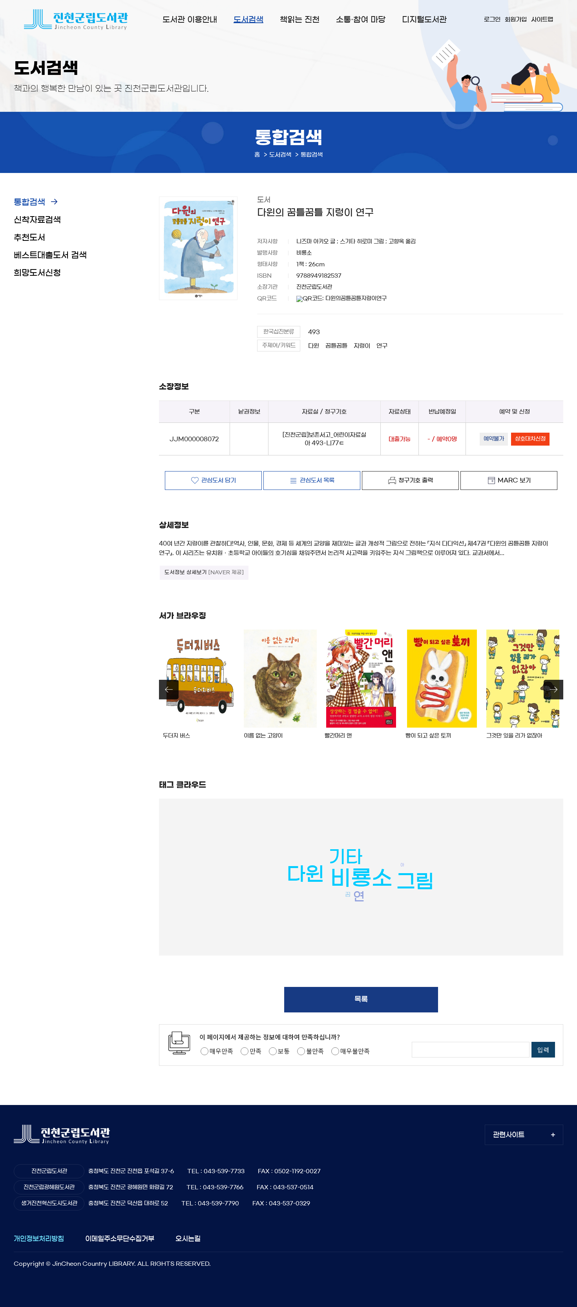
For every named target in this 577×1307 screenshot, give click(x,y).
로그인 (492, 19)
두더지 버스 (176, 736)
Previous (169, 689)
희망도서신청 (37, 273)
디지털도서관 (424, 20)
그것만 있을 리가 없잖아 (514, 736)
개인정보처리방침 (39, 1238)
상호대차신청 (530, 439)
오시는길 (188, 1238)
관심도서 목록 (317, 480)
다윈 (313, 346)
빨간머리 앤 (338, 736)
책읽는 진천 (300, 20)
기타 (345, 857)
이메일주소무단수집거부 (119, 1238)
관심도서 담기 (218, 480)
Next (553, 689)
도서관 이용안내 (190, 20)
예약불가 (494, 439)
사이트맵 (542, 19)
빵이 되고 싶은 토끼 (428, 736)
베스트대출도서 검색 (50, 255)
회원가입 (516, 19)
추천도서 (29, 237)
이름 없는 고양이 (263, 736)
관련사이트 (508, 1134)
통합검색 (29, 202)
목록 (361, 999)
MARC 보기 (514, 480)
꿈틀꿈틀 (336, 346)
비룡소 (361, 878)
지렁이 (362, 346)
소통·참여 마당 (360, 20)
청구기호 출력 (415, 480)
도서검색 (248, 20)
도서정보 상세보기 (204, 572)
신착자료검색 (37, 220)
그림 (415, 881)
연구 (381, 346)
